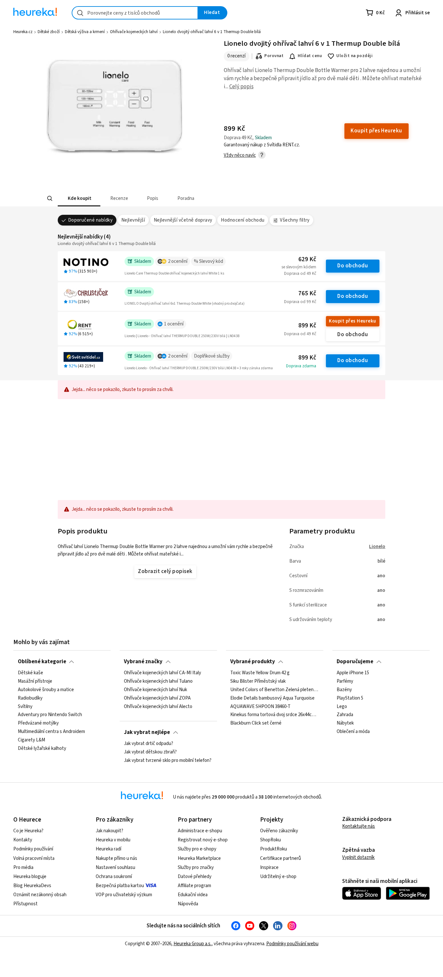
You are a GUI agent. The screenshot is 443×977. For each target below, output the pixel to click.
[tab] (79, 198)
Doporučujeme (355, 662)
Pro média (23, 867)
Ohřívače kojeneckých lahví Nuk (155, 690)
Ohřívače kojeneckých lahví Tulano (158, 681)
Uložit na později (354, 56)
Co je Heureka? (28, 830)
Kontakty (22, 840)
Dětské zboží (49, 32)
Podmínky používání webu (292, 943)
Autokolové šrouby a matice (46, 690)
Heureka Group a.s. (192, 943)
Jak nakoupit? (109, 830)
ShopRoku (270, 840)
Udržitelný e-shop (278, 876)
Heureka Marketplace (199, 858)
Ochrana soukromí (114, 876)
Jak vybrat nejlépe (147, 732)
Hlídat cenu (310, 56)
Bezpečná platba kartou (120, 885)
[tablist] (173, 198)
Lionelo (377, 546)
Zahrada (345, 715)
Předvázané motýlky (38, 723)
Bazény (344, 690)
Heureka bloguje (29, 876)
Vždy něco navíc (240, 155)
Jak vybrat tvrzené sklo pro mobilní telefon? (167, 760)
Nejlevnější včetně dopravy (183, 220)
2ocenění (177, 261)
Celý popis (241, 87)
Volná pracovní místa (33, 858)
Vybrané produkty (252, 662)
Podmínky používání (33, 849)
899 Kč (307, 325)
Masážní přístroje (35, 681)
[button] (79, 198)
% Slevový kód (208, 261)
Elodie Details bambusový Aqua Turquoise (272, 698)
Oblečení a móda (353, 731)
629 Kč (307, 259)
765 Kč (307, 293)
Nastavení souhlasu (115, 867)
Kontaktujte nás (358, 826)
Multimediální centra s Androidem (51, 731)
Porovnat (273, 56)
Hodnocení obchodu (242, 220)
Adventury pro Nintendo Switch (50, 715)
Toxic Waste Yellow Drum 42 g (260, 673)
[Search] (49, 198)
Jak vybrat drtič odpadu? (148, 743)
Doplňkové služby (212, 356)
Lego (342, 706)
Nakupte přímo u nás (116, 858)
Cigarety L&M (31, 740)
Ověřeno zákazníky (279, 830)
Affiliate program (194, 885)
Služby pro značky (196, 867)
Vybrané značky (143, 662)
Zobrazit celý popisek (165, 571)
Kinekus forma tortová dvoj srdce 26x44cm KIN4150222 (274, 715)
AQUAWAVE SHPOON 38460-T (260, 706)
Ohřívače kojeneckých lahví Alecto (158, 706)
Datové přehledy (194, 876)
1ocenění (174, 324)
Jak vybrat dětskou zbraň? (150, 752)
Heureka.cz (22, 32)
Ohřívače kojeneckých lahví (134, 32)
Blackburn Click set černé (255, 723)
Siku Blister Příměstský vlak (258, 681)
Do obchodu (352, 266)
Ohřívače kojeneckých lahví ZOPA (157, 698)
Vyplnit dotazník (358, 857)
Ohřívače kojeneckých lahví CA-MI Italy (162, 673)
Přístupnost (25, 903)
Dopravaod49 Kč (300, 273)
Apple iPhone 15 (353, 673)
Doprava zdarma (301, 366)
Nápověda (188, 903)
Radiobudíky (30, 698)
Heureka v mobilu (113, 840)
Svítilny (25, 706)
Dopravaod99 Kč (300, 302)
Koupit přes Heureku (352, 321)
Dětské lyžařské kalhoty (42, 748)
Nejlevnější (133, 220)
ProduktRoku (273, 849)
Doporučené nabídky (90, 220)
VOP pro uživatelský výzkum (124, 894)
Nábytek (345, 723)
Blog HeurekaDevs (32, 885)
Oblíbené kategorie (42, 662)
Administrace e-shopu (200, 830)
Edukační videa (193, 894)
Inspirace (269, 867)
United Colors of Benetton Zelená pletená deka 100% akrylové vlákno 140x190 (274, 690)
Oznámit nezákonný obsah (39, 894)
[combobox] (135, 12)
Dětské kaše (30, 673)
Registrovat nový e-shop (203, 840)
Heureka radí (108, 849)
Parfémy (345, 681)
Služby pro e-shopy (197, 849)
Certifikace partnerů (280, 858)
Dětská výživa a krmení (85, 32)
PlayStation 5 (350, 698)
